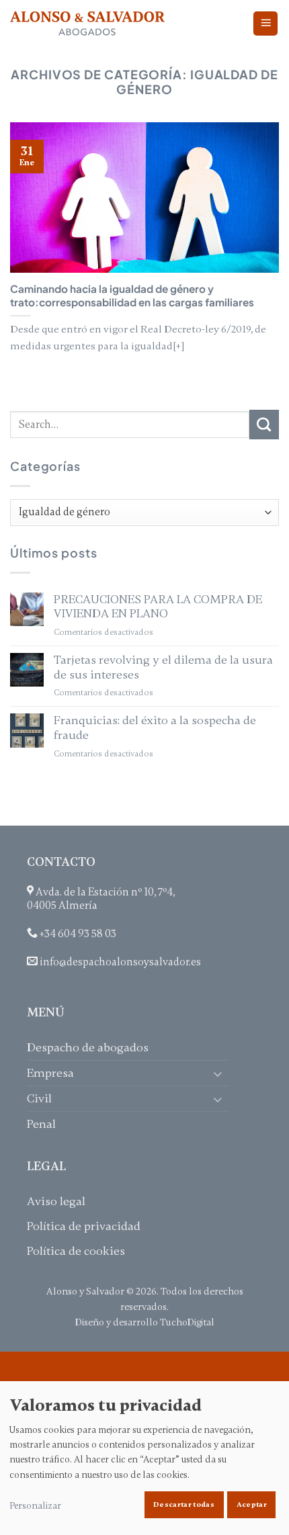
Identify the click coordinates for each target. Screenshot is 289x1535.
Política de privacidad (83, 1226)
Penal (41, 1123)
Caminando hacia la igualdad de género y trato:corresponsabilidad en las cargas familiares (132, 295)
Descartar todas (183, 1504)
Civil (39, 1098)
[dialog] (144, 1458)
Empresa (50, 1072)
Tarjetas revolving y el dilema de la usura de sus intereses (163, 667)
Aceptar (252, 1504)
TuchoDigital (187, 1322)
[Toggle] (220, 1073)
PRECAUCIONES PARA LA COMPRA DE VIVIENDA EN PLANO (158, 607)
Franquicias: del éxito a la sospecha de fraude (155, 727)
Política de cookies (76, 1250)
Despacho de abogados (88, 1047)
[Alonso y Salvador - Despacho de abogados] (87, 24)
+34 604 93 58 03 (78, 933)
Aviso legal (56, 1201)
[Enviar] (264, 424)
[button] (265, 23)
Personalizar (35, 1505)
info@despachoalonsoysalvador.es (120, 962)
